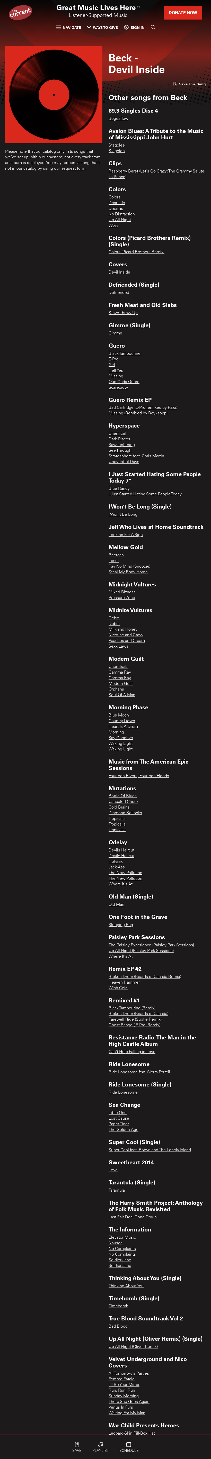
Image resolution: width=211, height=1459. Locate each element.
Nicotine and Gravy (126, 635)
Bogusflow (118, 119)
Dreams (116, 209)
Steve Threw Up (123, 313)
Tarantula (117, 1191)
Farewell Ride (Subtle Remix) (135, 1020)
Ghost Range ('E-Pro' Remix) (134, 1025)
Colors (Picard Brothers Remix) (136, 252)
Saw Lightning (122, 445)
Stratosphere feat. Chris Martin (136, 456)
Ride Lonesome (123, 1093)
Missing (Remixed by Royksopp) (138, 413)
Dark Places (119, 439)
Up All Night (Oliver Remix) (133, 1347)
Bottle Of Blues (123, 796)
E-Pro (113, 359)
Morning (116, 732)
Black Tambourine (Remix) (132, 1008)
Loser (114, 561)
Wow (113, 226)
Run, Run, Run (122, 1391)
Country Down (122, 721)
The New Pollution (125, 873)
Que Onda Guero (124, 382)
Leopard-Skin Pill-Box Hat (132, 1433)
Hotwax (116, 862)
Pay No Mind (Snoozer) (129, 567)
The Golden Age (123, 1130)
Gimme (115, 333)
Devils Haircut (121, 850)
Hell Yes (116, 371)
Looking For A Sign (126, 535)
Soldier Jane (120, 1260)
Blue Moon (119, 715)
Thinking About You (126, 1286)
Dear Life (117, 203)
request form (73, 169)
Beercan (116, 555)
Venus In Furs (121, 1408)
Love (113, 1170)
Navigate (72, 27)
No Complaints (122, 1249)
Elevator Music (122, 1238)
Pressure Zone (122, 598)
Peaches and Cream (127, 641)
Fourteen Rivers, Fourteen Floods (139, 776)
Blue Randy (119, 489)
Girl (112, 365)
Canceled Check (123, 802)
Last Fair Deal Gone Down (133, 1217)
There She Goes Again (129, 1402)
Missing (116, 376)
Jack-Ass (117, 867)
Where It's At (121, 884)
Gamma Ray (120, 672)
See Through (120, 451)
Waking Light (121, 744)
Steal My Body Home (128, 572)
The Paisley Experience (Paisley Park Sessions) (151, 945)
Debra (114, 618)
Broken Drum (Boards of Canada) (138, 1014)
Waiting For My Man (127, 1413)
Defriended (119, 293)
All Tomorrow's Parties (129, 1374)
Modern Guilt (121, 684)
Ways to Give (105, 27)
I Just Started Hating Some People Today (145, 494)
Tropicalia (117, 819)
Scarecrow (118, 388)
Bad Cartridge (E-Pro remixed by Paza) (143, 408)
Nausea (115, 1243)
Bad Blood (118, 1327)
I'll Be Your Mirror (124, 1385)
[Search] (153, 27)
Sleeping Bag (121, 925)
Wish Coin (118, 988)
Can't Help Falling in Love (132, 1052)
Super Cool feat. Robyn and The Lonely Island (150, 1150)
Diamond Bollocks (125, 813)
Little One (118, 1113)
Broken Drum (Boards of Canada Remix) (145, 977)
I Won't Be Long (123, 515)
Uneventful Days (124, 462)
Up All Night (120, 220)
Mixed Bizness (122, 592)
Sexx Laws (118, 647)
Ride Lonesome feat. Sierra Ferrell (139, 1072)
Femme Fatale (122, 1379)
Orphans (116, 689)
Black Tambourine (124, 354)
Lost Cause (119, 1119)
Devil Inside (119, 272)
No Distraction (122, 214)
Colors (114, 197)
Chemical (117, 434)
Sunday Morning (124, 1396)
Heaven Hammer (124, 983)
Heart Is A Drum (123, 727)
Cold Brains (119, 807)
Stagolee (117, 145)
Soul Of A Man (122, 695)
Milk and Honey (123, 630)
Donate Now (183, 12)
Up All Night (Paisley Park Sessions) (141, 951)
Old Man (116, 905)
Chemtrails (118, 667)
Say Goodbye (121, 738)
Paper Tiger (119, 1124)
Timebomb (118, 1306)
